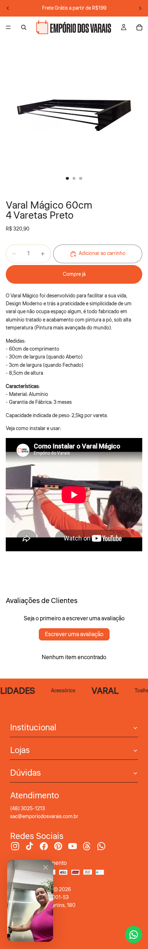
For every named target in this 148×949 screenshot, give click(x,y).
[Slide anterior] (8, 8)
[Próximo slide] (140, 8)
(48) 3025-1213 (27, 808)
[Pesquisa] (24, 27)
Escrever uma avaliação (74, 634)
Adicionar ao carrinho (102, 253)
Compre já (74, 274)
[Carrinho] (139, 27)
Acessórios (60, 690)
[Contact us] (133, 934)
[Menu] (8, 27)
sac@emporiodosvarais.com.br (44, 816)
